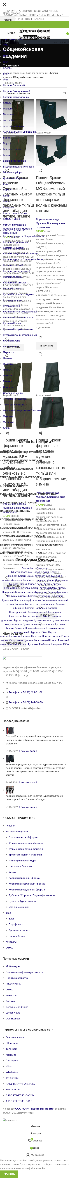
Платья (46, 635)
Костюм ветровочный (40, 595)
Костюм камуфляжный (27, 599)
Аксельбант (28, 567)
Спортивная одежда (21, 640)
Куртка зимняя (42, 620)
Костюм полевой (37, 611)
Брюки (22, 575)
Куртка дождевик (23, 620)
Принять (9, 1174)
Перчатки (14, 635)
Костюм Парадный (36, 607)
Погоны (56, 635)
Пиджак (25, 635)
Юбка (66, 644)
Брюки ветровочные (38, 575)
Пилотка (36, 635)
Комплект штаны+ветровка (31, 591)
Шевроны (56, 644)
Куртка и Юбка (39, 632)
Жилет (32, 583)
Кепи (40, 583)
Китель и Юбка (48, 587)
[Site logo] (35, 30)
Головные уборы (44, 579)
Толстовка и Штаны (45, 640)
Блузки (45, 571)
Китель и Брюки (29, 587)
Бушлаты (28, 579)
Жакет (23, 583)
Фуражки (32, 644)
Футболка (44, 644)
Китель (48, 583)
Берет (36, 571)
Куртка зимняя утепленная (38, 623)
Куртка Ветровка (31, 615)
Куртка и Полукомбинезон (30, 627)
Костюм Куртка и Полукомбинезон (35, 603)
